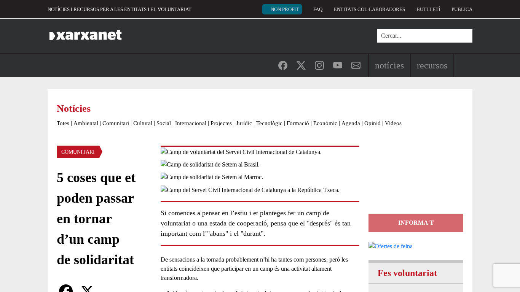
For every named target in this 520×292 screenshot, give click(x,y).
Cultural (142, 123)
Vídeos (393, 123)
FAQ (317, 9)
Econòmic (325, 123)
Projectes (221, 123)
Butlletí (428, 9)
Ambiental (85, 123)
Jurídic (244, 123)
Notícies (389, 65)
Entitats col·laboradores (369, 9)
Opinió (372, 123)
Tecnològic (269, 123)
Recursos (432, 65)
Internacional (190, 123)
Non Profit (285, 9)
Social (163, 123)
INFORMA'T (416, 222)
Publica (461, 9)
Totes (63, 123)
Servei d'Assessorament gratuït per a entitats (414, 179)
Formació (298, 123)
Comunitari (115, 123)
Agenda (350, 123)
